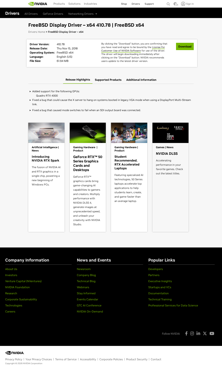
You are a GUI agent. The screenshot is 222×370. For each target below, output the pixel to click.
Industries (90, 3)
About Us (11, 269)
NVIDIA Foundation (17, 287)
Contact (156, 359)
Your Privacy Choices (38, 359)
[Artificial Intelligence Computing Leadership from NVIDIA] (37, 4)
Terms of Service (66, 359)
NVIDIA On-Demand (90, 311)
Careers (10, 311)
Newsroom (84, 269)
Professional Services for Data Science (173, 305)
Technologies (13, 305)
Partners (153, 275)
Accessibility (88, 359)
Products (59, 3)
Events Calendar (87, 299)
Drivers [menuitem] (136, 3)
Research (11, 293)
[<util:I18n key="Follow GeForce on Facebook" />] (186, 333)
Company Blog (86, 275)
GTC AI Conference (89, 305)
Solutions (74, 3)
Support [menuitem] (149, 3)
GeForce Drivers (53, 13)
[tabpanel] (111, 100)
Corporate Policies (111, 359)
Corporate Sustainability (21, 299)
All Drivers (31, 13)
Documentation (158, 293)
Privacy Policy (13, 359)
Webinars (83, 287)
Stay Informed (86, 293)
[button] (175, 5)
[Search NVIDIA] (168, 3)
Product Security (136, 359)
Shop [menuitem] (124, 3)
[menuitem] (59, 3)
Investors (11, 275)
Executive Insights (160, 281)
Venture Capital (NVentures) (23, 281)
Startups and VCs (159, 287)
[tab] (77, 80)
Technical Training (160, 299)
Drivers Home (36, 31)
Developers (155, 269)
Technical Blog (86, 281)
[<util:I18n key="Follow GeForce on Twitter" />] (205, 333)
